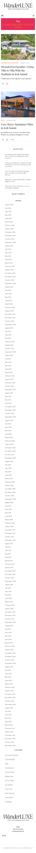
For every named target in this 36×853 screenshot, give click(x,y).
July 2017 (8, 547)
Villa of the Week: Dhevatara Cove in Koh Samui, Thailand (17, 187)
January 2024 (9, 311)
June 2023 (8, 335)
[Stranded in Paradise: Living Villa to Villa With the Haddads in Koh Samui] (18, 47)
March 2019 (9, 478)
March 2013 (9, 725)
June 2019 (8, 468)
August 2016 (9, 585)
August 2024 (9, 287)
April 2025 (8, 259)
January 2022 (9, 379)
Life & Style (9, 785)
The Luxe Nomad (18, 829)
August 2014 (9, 667)
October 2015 (9, 619)
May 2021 (8, 400)
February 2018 (9, 523)
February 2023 (9, 342)
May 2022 (8, 366)
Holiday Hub (9, 776)
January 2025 (9, 270)
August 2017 (9, 543)
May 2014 (8, 677)
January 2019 (9, 485)
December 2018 (10, 489)
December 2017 (10, 530)
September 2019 (10, 458)
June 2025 (8, 253)
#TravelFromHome (11, 755)
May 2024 (8, 297)
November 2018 (10, 492)
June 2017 (8, 550)
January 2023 (9, 345)
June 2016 (8, 591)
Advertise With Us (18, 831)
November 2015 (10, 615)
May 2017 (8, 554)
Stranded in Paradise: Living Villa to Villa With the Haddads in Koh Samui (17, 70)
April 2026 (8, 218)
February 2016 (9, 605)
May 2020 (8, 431)
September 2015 (10, 622)
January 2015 (9, 650)
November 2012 (10, 739)
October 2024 (9, 280)
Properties (14, 63)
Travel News (9, 797)
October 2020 (9, 413)
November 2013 (10, 697)
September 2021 (10, 389)
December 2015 (10, 612)
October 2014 (9, 660)
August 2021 (9, 393)
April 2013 (8, 721)
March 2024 (9, 304)
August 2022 (9, 355)
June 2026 (8, 211)
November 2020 (10, 410)
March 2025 (9, 263)
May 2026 (8, 215)
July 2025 (8, 249)
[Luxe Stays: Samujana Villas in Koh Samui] (18, 104)
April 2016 (8, 598)
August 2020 (9, 420)
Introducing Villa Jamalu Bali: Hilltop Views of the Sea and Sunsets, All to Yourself (17, 156)
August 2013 (9, 708)
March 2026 (9, 222)
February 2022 (9, 376)
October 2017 (9, 537)
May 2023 (8, 338)
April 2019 (8, 475)
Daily (2, 120)
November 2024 (10, 277)
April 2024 (8, 300)
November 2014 (10, 656)
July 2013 (8, 711)
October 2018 (9, 496)
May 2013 (8, 718)
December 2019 (10, 448)
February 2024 (10, 307)
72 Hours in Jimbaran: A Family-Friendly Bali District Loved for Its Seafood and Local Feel (18, 164)
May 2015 (8, 636)
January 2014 (9, 691)
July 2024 (8, 290)
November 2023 (10, 318)
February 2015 (9, 646)
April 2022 (8, 369)
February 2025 (10, 266)
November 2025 (10, 235)
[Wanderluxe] (18, 6)
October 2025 (9, 239)
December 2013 (10, 694)
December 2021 (10, 383)
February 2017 (9, 564)
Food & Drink (9, 772)
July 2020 (8, 424)
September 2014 (10, 663)
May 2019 (8, 472)
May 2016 (8, 595)
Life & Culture (9, 781)
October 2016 (9, 578)
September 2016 (10, 581)
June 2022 (8, 362)
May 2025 (8, 256)
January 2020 (9, 444)
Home (18, 827)
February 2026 (10, 225)
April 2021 (8, 403)
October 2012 (9, 742)
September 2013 (10, 704)
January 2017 (9, 567)
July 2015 (8, 629)
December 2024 (10, 273)
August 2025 (9, 246)
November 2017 (10, 533)
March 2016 (9, 602)
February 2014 (9, 687)
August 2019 (9, 461)
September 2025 (10, 242)
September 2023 (10, 324)
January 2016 (9, 609)
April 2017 (8, 557)
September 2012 (10, 745)
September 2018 (10, 499)
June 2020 (8, 427)
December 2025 (10, 232)
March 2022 (9, 372)
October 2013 (9, 701)
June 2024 (8, 294)
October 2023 (9, 321)
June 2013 (8, 715)
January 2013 (9, 732)
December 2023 (10, 314)
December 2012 (10, 735)
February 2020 (10, 441)
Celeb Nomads (10, 759)
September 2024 (10, 283)
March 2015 (9, 643)
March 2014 (9, 684)
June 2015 (8, 632)
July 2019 (8, 465)
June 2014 (8, 674)
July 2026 (8, 208)
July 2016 (8, 588)
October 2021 (9, 386)
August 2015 (9, 626)
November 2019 (10, 451)
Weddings (8, 802)
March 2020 (9, 437)
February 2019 (9, 482)
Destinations (5, 63)
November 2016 (10, 574)
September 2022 (10, 352)
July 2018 (8, 506)
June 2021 (8, 396)
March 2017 (9, 561)
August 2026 (9, 205)
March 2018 (9, 520)
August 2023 (9, 328)
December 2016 (10, 571)
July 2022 (8, 359)
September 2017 (10, 540)
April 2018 (8, 516)
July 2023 (8, 331)
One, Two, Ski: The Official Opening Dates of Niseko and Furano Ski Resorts (17, 173)
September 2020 (10, 417)
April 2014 (8, 680)
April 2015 (8, 639)
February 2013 (9, 728)
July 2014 (8, 670)
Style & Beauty (10, 793)
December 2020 (10, 407)
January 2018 (9, 526)
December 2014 (10, 653)
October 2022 (9, 348)
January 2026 (9, 229)
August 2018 (9, 502)
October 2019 (9, 454)
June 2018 (8, 509)
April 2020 (8, 434)
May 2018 (8, 513)
